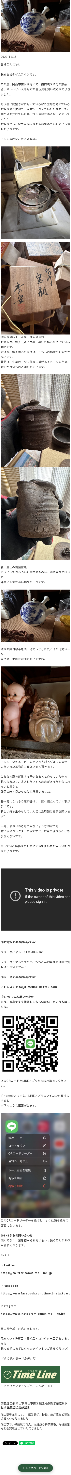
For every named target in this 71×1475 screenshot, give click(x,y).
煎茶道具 (58, 1403)
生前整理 (12, 1407)
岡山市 (20, 1403)
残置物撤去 (46, 1403)
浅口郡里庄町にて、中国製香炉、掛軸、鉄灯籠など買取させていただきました (35, 1416)
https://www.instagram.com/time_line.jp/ (33, 1314)
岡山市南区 (31, 1403)
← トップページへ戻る (36, 1467)
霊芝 (4, 362)
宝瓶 (12, 1403)
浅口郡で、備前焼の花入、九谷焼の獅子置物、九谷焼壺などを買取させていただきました (35, 1426)
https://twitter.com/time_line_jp (26, 1273)
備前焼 (5, 1403)
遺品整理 (24, 1407)
